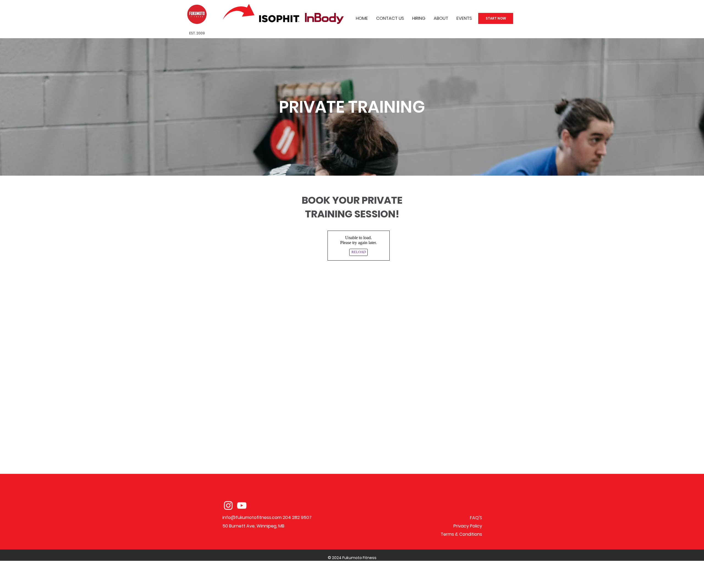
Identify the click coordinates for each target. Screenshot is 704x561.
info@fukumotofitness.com (252, 517)
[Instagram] (228, 505)
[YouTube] (242, 505)
